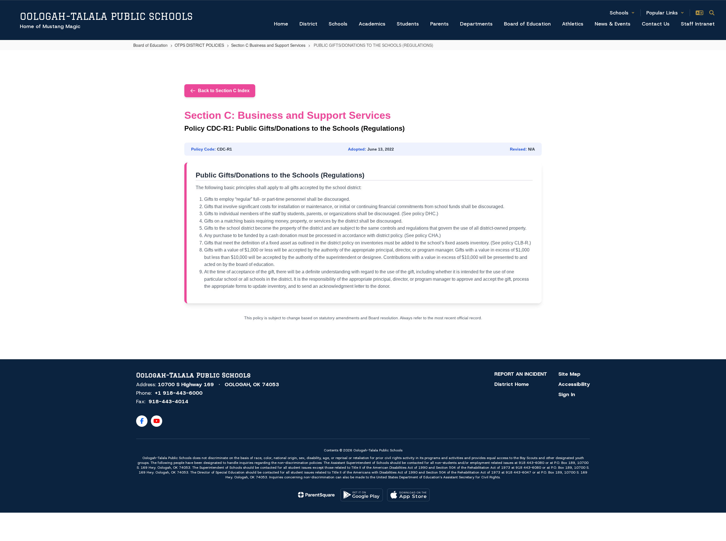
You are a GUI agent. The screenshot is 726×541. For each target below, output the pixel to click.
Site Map (569, 374)
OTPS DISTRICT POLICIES (199, 45)
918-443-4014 (168, 401)
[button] (622, 12)
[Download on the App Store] (408, 495)
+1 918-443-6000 (178, 393)
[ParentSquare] (316, 495)
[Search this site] (712, 13)
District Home (511, 384)
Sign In (566, 394)
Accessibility (574, 384)
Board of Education (150, 45)
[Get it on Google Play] (361, 495)
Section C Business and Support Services (268, 45)
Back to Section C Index (224, 90)
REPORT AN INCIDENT (520, 374)
